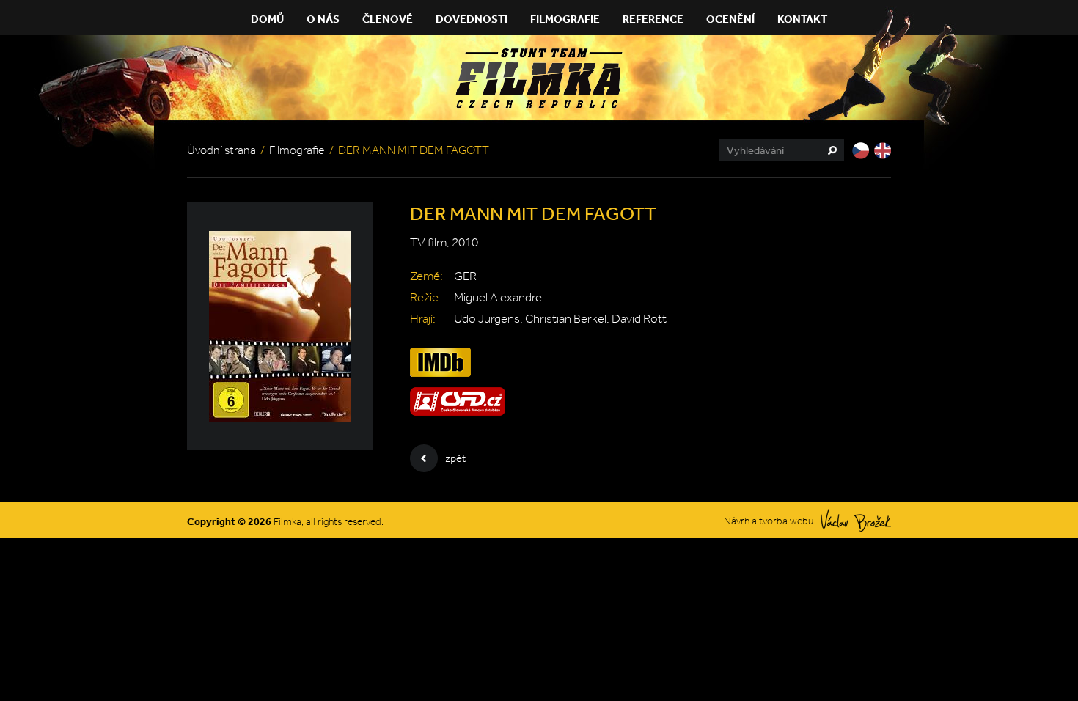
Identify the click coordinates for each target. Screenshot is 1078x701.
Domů (267, 19)
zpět (455, 458)
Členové (387, 19)
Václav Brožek (856, 520)
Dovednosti (471, 19)
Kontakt (802, 19)
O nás (323, 19)
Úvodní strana (221, 150)
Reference (653, 19)
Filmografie (565, 19)
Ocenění (730, 19)
